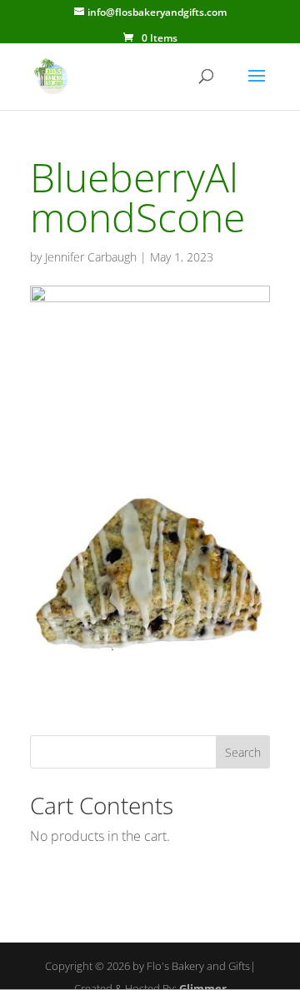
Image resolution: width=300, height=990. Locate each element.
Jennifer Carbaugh (91, 257)
